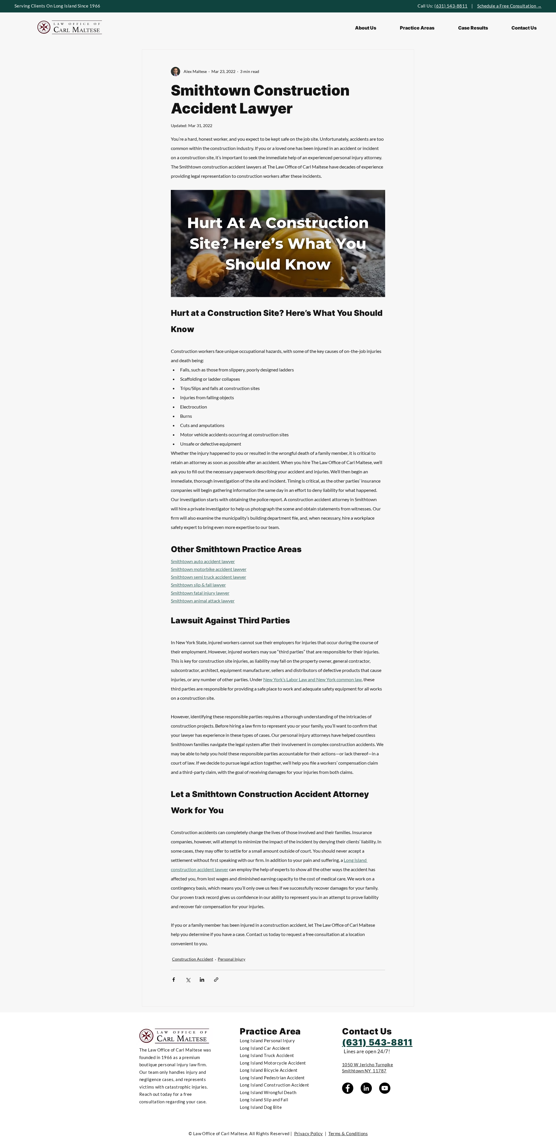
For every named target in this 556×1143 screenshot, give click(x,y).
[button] (417, 28)
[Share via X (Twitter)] (188, 979)
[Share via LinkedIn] (202, 979)
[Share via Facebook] (173, 979)
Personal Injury (231, 959)
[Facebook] (347, 1088)
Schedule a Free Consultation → (509, 5)
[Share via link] (216, 979)
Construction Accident (192, 959)
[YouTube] (384, 1088)
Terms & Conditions (348, 1133)
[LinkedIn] (366, 1088)
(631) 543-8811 (450, 5)
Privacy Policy (308, 1133)
